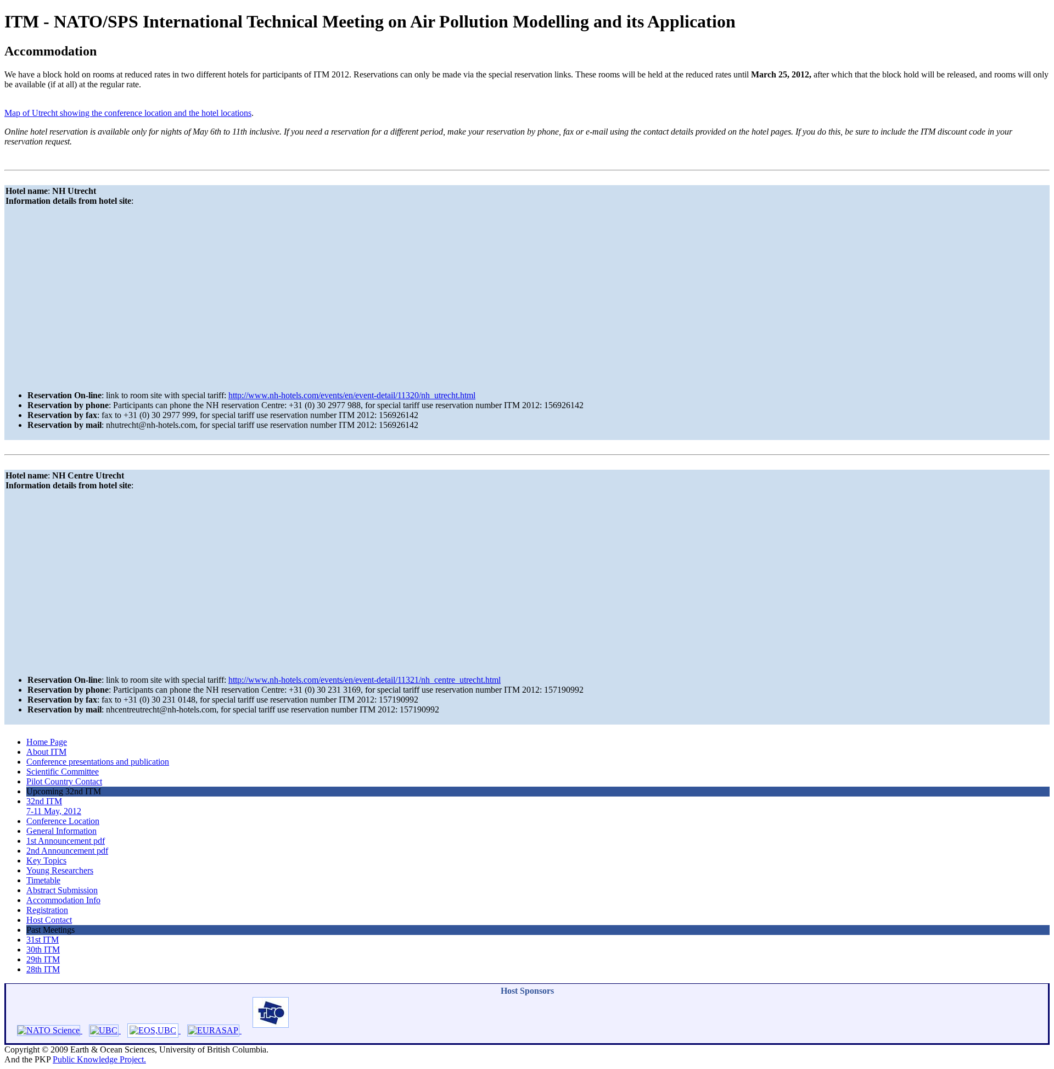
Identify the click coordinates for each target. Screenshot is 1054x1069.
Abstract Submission (62, 890)
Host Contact (49, 920)
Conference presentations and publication (97, 761)
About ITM (46, 751)
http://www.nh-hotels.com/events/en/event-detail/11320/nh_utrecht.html (351, 395)
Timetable (43, 880)
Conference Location (62, 821)
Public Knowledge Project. (99, 1059)
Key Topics (46, 860)
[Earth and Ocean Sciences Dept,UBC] (151, 1030)
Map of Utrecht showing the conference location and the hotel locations (127, 113)
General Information (61, 831)
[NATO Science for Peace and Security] (44, 1030)
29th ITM (43, 959)
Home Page (46, 742)
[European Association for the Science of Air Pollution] (211, 1030)
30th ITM (43, 949)
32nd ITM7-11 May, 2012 (53, 806)
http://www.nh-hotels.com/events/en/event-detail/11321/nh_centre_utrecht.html (364, 679)
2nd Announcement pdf (67, 850)
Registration (47, 910)
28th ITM (43, 969)
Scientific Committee (62, 771)
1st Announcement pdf (65, 840)
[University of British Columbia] (101, 1030)
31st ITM (42, 939)
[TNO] (265, 1030)
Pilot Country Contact (64, 781)
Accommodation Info (63, 900)
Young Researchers (59, 870)
